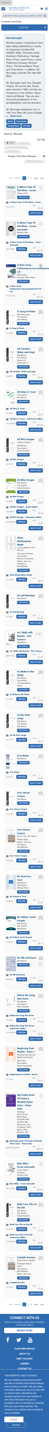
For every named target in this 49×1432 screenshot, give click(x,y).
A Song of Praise (26, 311)
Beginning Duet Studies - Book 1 (24, 1074)
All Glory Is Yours (26, 392)
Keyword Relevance (16, 147)
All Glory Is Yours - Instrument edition (26, 419)
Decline (16, 1424)
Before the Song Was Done (22, 1015)
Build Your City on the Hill (21, 1224)
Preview (22, 249)
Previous (18, 178)
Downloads (21, 121)
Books (10, 121)
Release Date (12, 151)
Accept (14, 1419)
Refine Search (35, 161)
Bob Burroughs (14, 38)
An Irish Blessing (26, 595)
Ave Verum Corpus (18, 809)
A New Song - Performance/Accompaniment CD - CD (26, 289)
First (10, 178)
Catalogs (5, 3)
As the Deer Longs (18, 735)
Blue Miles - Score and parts (22, 1183)
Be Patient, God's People (21, 937)
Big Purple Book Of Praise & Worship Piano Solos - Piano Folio (26, 1102)
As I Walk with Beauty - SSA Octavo (25, 636)
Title (10, 143)
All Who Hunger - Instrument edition (26, 517)
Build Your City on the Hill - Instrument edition (21, 1235)
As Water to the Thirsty (19, 694)
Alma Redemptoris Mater (24, 541)
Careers (24, 1363)
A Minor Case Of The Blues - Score (25, 202)
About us (24, 1353)
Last (42, 178)
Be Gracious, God (18, 896)
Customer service (24, 1348)
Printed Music (13, 126)
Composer (23, 143)
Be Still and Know (26, 957)
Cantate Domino (26, 1257)
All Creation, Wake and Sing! (23, 371)
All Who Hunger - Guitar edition (24, 507)
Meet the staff (25, 1358)
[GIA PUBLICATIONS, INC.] (3, 8)
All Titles (26, 126)
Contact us (24, 1368)
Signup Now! (24, 1330)
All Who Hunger (25, 439)
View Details (23, 197)
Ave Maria (23, 755)
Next (36, 178)
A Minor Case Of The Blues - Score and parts (26, 226)
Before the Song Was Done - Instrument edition (22, 1026)
